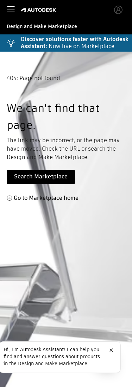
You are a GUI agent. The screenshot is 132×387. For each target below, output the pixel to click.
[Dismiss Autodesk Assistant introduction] (111, 350)
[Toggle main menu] (11, 9)
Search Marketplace (41, 176)
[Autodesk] (39, 10)
